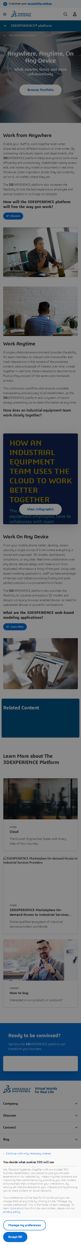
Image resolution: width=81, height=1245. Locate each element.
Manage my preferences (24, 1225)
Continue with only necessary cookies (28, 1153)
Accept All (15, 1237)
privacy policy (11, 1212)
